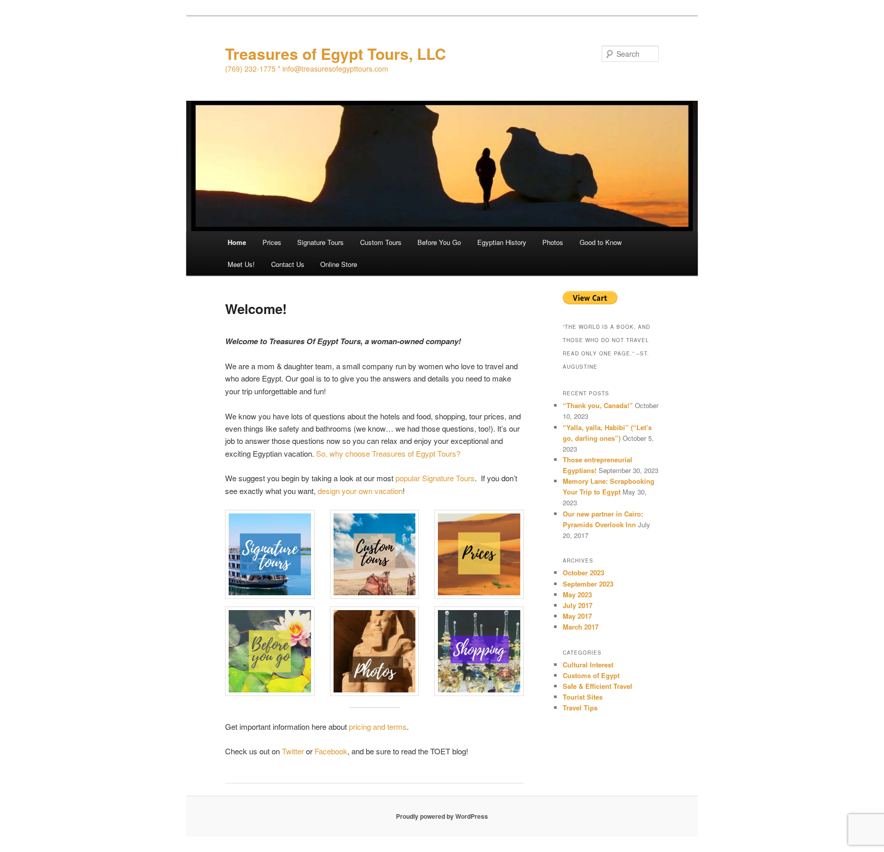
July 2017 (577, 605)
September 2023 (588, 584)
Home (237, 242)
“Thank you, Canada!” (598, 405)
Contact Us (287, 264)
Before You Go (439, 242)
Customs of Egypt (591, 675)
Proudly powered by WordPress (442, 816)
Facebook (331, 751)
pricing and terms (378, 726)
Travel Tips (580, 707)
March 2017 (581, 627)
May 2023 (577, 594)
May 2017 (577, 616)
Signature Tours (320, 242)
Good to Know (601, 242)
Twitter (293, 751)
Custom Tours (381, 242)
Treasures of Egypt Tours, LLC (335, 53)
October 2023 (583, 572)
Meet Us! (241, 264)
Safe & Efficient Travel (597, 686)
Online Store (338, 264)
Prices (271, 242)
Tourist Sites (583, 697)
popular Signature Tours (435, 478)
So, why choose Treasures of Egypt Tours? (388, 453)
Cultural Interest (588, 664)
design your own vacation (360, 490)
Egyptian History (501, 242)
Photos (552, 242)
